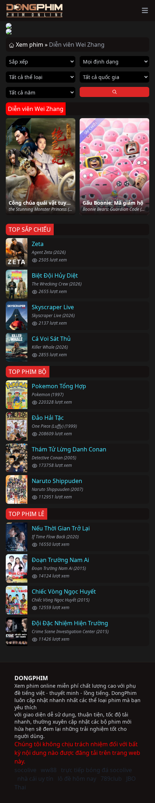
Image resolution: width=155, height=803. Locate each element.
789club (111, 779)
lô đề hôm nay (77, 779)
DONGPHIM (31, 678)
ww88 (49, 770)
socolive (25, 770)
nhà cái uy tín (35, 779)
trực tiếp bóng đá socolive (96, 770)
